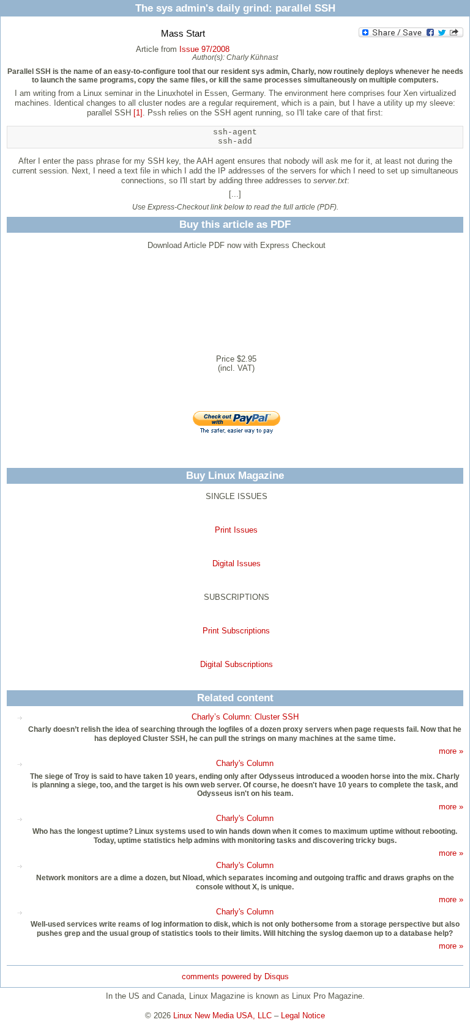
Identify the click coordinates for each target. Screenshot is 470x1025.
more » (451, 751)
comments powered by (235, 976)
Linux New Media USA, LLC (222, 1015)
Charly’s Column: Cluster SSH (245, 716)
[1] (138, 112)
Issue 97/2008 (204, 49)
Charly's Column (245, 763)
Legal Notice (303, 1015)
